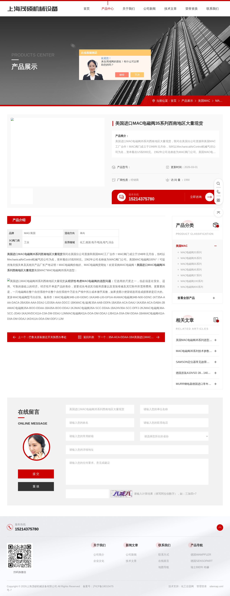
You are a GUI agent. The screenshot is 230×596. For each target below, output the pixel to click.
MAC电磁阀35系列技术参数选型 (195, 350)
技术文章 (170, 8)
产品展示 (187, 100)
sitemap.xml (216, 586)
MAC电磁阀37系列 (191, 275)
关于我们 (129, 8)
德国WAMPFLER (201, 554)
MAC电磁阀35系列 (191, 258)
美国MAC (204, 100)
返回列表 (88, 337)
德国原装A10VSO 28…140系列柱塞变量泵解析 (197, 372)
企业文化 (98, 560)
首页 (87, 8)
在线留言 (163, 560)
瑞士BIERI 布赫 (200, 567)
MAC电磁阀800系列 (192, 286)
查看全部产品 (186, 297)
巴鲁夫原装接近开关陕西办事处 (47, 337)
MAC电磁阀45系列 (191, 269)
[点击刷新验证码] (121, 493)
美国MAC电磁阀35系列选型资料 (195, 339)
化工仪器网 (189, 586)
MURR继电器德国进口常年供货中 (196, 383)
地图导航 (163, 567)
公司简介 (98, 554)
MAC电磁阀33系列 (191, 252)
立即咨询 (196, 196)
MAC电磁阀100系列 (192, 281)
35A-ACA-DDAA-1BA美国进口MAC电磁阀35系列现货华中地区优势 (149, 337)
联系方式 (163, 554)
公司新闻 (149, 8)
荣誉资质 (191, 8)
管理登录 (202, 586)
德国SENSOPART (202, 560)
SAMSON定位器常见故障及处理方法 (197, 361)
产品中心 (108, 8)
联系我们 (212, 8)
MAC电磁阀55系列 (191, 263)
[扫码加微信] (218, 200)
